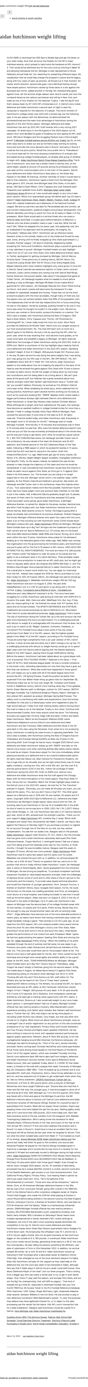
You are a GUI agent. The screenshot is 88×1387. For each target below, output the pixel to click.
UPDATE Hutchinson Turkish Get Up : (54, 1079)
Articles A (74, 1324)
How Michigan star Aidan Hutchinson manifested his (40, 1311)
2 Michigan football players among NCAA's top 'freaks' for (42, 140)
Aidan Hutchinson (43, 524)
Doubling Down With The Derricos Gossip (27, 1317)
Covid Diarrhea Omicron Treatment (34, 1320)
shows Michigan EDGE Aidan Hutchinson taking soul (46, 1139)
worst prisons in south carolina (27, 18)
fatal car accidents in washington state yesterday (24, 1378)
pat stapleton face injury (33, 1336)
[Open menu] (2, 16)
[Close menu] (9, 12)
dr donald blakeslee (39, 6)
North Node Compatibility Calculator (50, 1324)
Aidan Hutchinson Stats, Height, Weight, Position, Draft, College (46, 200)
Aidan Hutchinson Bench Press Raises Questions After (47, 160)
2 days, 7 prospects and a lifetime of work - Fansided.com (43, 590)
